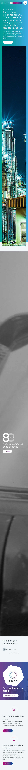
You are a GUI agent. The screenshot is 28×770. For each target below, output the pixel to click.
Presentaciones (10, 649)
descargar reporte (10, 695)
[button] (5, 10)
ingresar (7, 730)
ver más (7, 451)
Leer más (8, 35)
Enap (18, 2)
